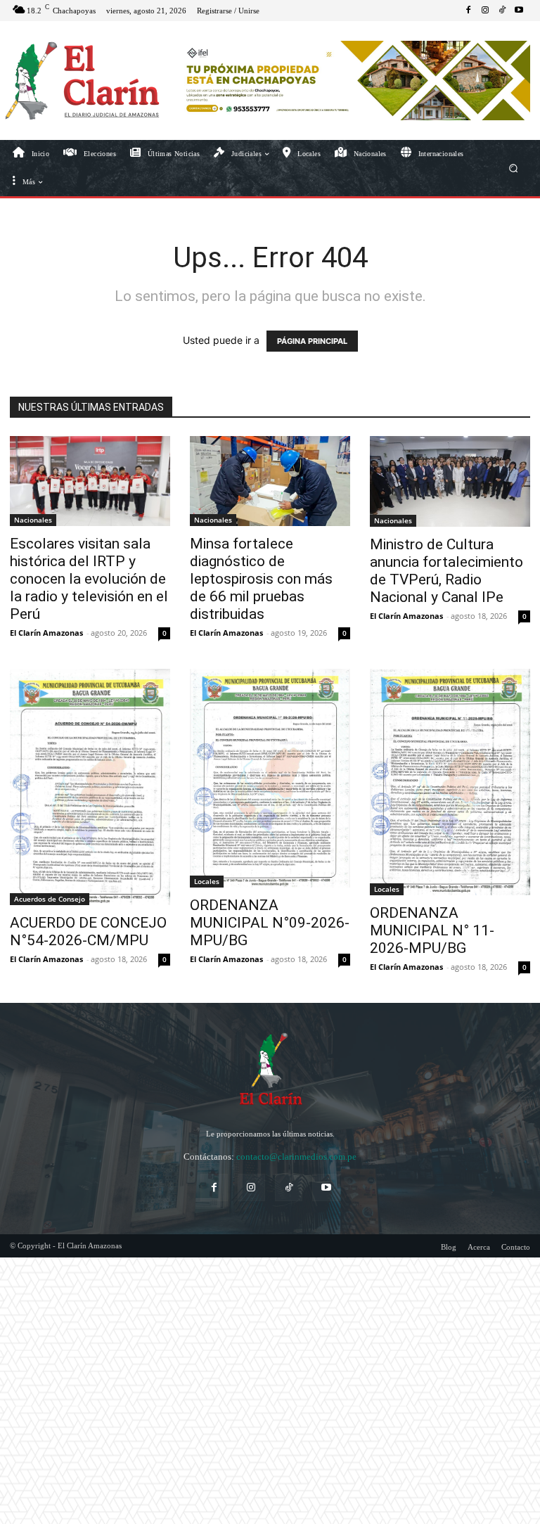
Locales (206, 881)
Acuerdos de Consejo (49, 899)
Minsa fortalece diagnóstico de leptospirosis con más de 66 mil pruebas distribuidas (261, 578)
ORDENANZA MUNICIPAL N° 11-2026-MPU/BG (432, 930)
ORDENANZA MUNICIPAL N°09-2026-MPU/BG (269, 923)
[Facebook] (468, 10)
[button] (513, 167)
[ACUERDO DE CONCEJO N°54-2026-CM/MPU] (90, 787)
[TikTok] (502, 10)
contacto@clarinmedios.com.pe (296, 1156)
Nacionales (33, 520)
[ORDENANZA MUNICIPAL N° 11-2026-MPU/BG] (450, 782)
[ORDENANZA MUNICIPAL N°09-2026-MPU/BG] (270, 778)
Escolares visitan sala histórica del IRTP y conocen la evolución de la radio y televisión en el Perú (89, 578)
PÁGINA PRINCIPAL (312, 341)
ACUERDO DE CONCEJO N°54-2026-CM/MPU (88, 931)
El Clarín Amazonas (46, 632)
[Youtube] (518, 10)
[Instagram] (485, 10)
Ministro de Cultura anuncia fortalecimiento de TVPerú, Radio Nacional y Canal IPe (446, 571)
